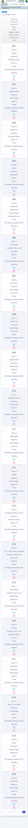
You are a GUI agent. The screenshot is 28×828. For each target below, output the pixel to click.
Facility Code (14, 19)
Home (5, 4)
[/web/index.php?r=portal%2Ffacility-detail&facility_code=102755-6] (13, 804)
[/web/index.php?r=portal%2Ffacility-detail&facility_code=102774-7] (13, 727)
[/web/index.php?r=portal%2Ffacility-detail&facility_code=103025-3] (13, 114)
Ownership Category (14, 32)
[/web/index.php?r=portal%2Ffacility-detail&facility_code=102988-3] (13, 306)
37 (12, 812)
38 (15, 812)
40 (21, 812)
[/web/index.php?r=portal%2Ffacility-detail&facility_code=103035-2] (13, 76)
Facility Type (14, 24)
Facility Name (14, 21)
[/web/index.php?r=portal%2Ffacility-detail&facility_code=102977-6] (13, 344)
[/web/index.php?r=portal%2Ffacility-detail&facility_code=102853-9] (13, 574)
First (4, 812)
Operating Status (14, 37)
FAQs (23, 4)
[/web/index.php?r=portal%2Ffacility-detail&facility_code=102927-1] (13, 383)
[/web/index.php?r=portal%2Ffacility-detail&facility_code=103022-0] (13, 153)
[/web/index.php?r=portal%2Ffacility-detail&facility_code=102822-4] (13, 651)
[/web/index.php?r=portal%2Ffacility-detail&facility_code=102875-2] (13, 536)
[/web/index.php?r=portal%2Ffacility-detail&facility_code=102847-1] (13, 613)
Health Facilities (14, 4)
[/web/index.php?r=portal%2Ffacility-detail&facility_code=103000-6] (13, 191)
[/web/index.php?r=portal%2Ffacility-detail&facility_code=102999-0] (13, 229)
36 (9, 812)
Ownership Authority (14, 35)
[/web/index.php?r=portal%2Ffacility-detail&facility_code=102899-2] (13, 498)
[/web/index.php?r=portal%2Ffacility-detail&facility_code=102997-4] (13, 268)
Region (14, 27)
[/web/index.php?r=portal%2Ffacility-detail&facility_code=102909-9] (13, 459)
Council (14, 29)
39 (18, 812)
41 (23, 812)
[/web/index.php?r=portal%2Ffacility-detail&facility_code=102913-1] (13, 421)
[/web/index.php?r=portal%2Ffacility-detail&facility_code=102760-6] (13, 766)
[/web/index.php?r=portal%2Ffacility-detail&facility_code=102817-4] (13, 689)
